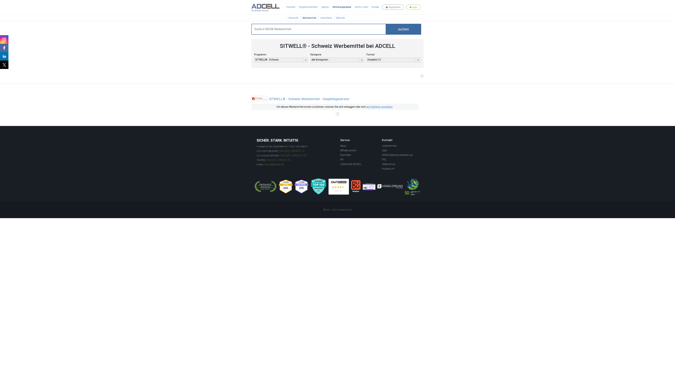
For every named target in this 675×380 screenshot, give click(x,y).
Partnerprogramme (342, 6)
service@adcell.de (274, 164)
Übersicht (293, 18)
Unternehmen (389, 145)
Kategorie (315, 54)
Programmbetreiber (308, 6)
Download (345, 155)
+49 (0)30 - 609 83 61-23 (293, 155)
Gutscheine (326, 18)
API (341, 159)
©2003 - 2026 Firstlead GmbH (337, 210)
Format (371, 54)
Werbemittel (309, 18)
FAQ (384, 159)
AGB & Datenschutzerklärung (397, 155)
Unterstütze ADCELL (351, 164)
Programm (260, 54)
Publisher (291, 6)
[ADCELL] (339, 187)
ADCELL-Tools (361, 6)
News (343, 145)
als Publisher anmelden (379, 106)
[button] (403, 29)
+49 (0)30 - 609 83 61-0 (291, 151)
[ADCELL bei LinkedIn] (4, 56)
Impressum (388, 168)
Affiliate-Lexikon (348, 150)
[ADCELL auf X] (4, 65)
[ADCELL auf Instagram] (4, 39)
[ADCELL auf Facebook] (4, 48)
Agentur (325, 6)
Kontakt (375, 6)
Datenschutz (388, 164)
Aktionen (340, 18)
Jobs (384, 150)
